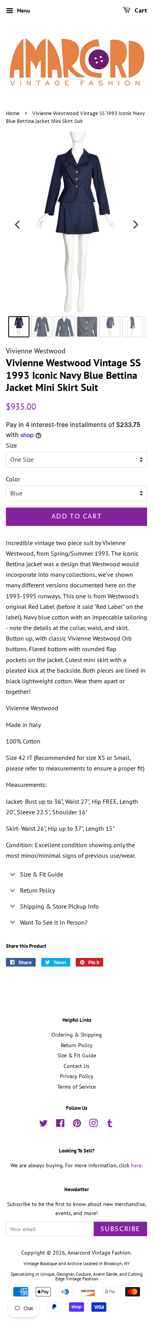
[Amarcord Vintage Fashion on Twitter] (43, 1124)
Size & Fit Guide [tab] (41, 874)
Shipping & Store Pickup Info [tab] (59, 906)
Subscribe (120, 1229)
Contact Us (76, 1065)
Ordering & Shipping (76, 1034)
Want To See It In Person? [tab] (53, 922)
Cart (140, 10)
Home (13, 113)
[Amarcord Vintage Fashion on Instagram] (93, 1124)
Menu (22, 10)
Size (11, 445)
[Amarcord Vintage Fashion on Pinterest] (77, 1124)
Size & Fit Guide (76, 1055)
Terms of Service (76, 1086)
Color (13, 479)
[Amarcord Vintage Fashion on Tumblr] (110, 1124)
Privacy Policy (76, 1076)
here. (137, 1165)
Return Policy (77, 1045)
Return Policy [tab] (37, 890)
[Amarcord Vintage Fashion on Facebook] (60, 1124)
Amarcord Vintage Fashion (99, 1252)
